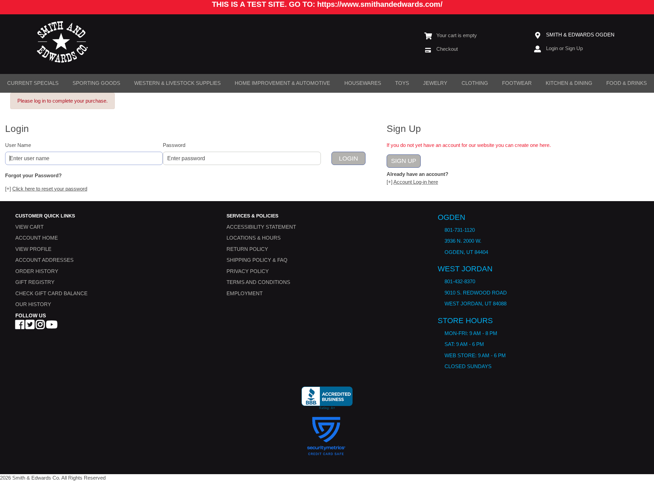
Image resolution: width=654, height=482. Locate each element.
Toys (402, 83)
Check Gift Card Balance (51, 293)
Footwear (517, 83)
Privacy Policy (248, 271)
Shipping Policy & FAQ (257, 260)
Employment (245, 293)
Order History (36, 271)
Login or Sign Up (564, 48)
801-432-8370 (460, 282)
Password (174, 145)
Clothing (475, 83)
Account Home (36, 238)
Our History (33, 304)
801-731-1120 (460, 230)
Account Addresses (44, 260)
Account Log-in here (415, 182)
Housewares (362, 83)
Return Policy (247, 249)
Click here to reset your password (49, 189)
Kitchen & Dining (569, 83)
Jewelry (435, 83)
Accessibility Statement (261, 227)
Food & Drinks (626, 83)
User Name (18, 145)
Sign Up (403, 160)
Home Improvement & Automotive (282, 83)
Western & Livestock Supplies (177, 83)
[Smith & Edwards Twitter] (30, 327)
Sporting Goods (96, 83)
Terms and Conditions (258, 282)
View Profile (33, 249)
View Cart (29, 227)
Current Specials (33, 83)
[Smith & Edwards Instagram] (40, 327)
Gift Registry (34, 282)
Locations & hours (254, 238)
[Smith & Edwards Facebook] (19, 327)
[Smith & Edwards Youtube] (52, 327)
